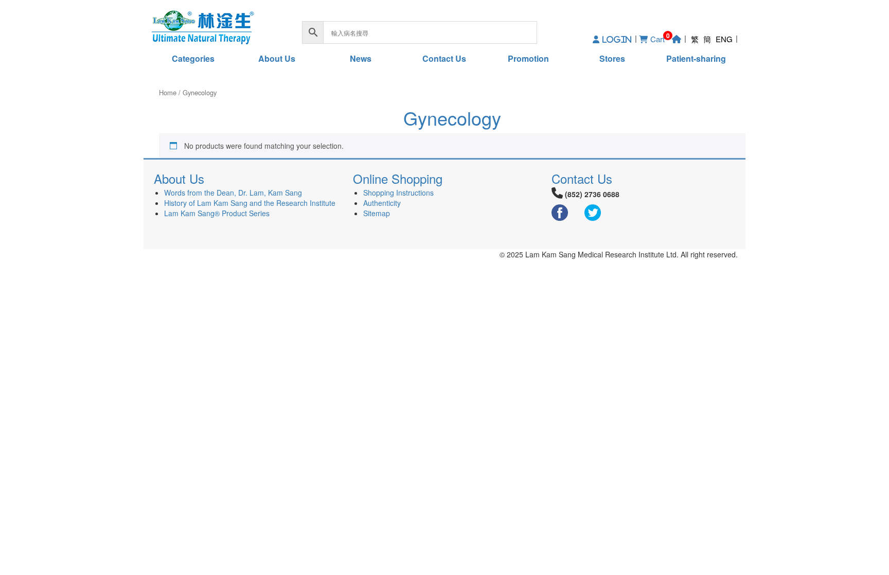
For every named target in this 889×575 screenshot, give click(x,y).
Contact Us (444, 58)
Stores (612, 58)
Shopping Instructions (398, 192)
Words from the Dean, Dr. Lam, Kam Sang (233, 192)
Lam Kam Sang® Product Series (217, 213)
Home (167, 92)
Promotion (528, 58)
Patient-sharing (696, 58)
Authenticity (382, 203)
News (360, 58)
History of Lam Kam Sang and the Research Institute (249, 203)
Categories (193, 58)
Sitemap (376, 213)
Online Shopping (397, 178)
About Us (276, 58)
